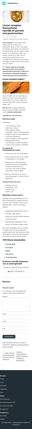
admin (15, 36)
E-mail (4, 321)
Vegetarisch (3, 389)
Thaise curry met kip (12, 216)
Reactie (5, 296)
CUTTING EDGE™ (11, 244)
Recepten (6, 39)
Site (4, 328)
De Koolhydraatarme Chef (7, 402)
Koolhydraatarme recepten (21, 39)
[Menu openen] (29, 3)
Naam (4, 314)
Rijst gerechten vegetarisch (14, 222)
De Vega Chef (4, 409)
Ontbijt (2, 379)
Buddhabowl (9, 211)
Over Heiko (3, 416)
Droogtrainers (13, 3)
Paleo (1, 392)
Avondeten (11, 39)
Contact (2, 419)
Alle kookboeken (5, 399)
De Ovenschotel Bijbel (6, 406)
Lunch (2, 382)
